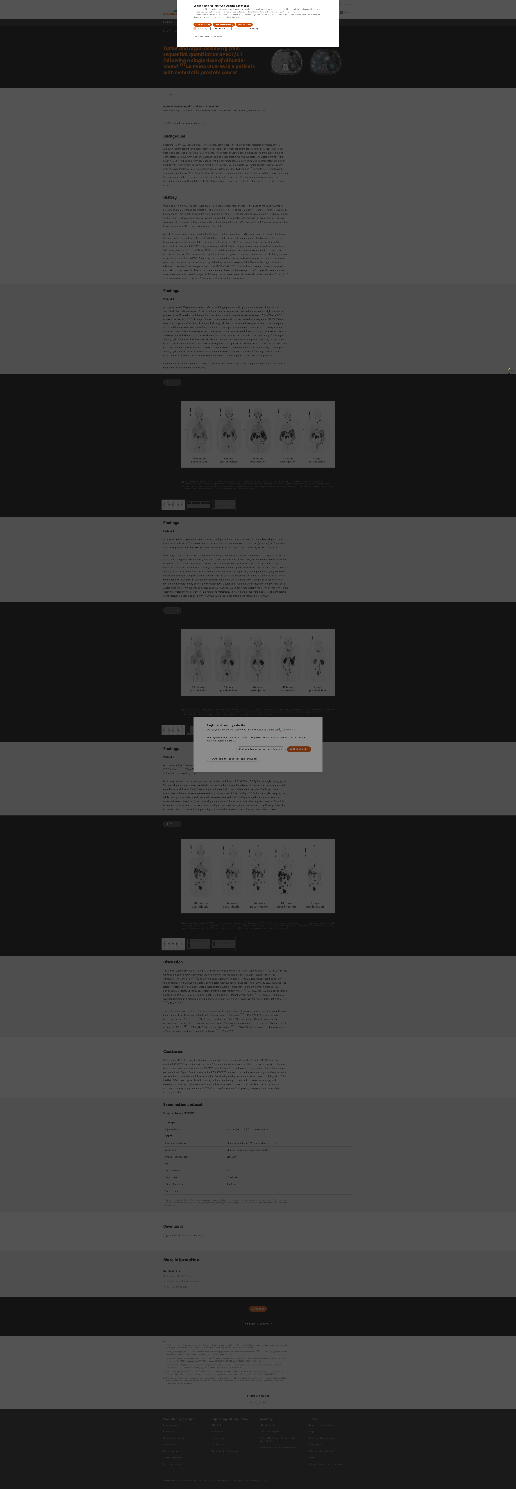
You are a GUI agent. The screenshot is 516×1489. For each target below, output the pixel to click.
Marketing (253, 28)
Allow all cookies (202, 24)
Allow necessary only (223, 24)
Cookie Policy (288, 12)
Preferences (220, 28)
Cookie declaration (201, 37)
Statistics (237, 28)
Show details (216, 37)
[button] (511, 371)
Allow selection (244, 24)
